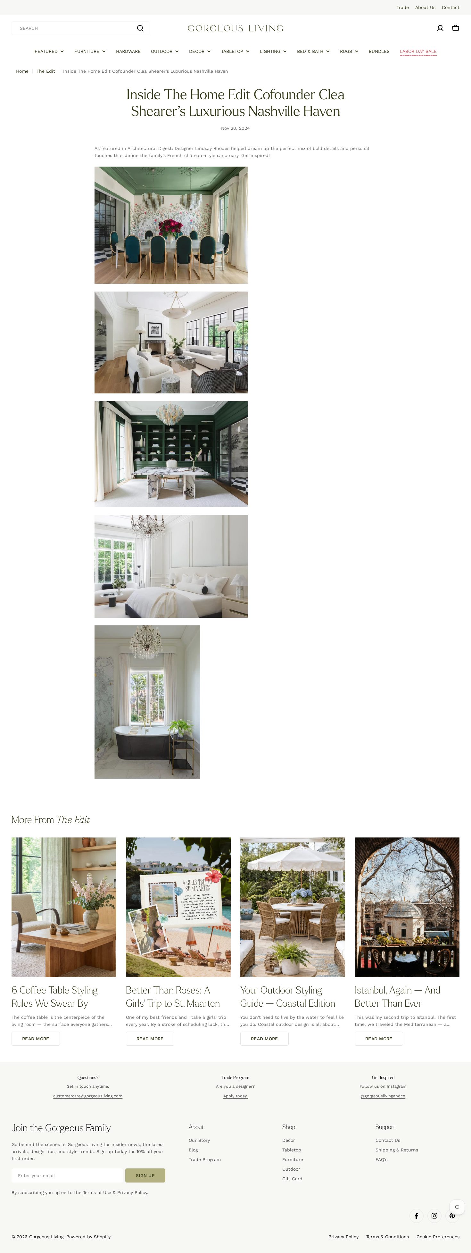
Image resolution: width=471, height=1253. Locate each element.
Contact (450, 7)
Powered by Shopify (88, 1236)
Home (22, 71)
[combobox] (80, 28)
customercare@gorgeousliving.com (87, 1095)
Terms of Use (97, 1192)
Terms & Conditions (387, 1236)
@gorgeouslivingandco (383, 1095)
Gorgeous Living (46, 1236)
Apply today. (235, 1095)
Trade (403, 7)
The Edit (46, 71)
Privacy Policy (343, 1236)
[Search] (140, 28)
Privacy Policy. (132, 1192)
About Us (425, 7)
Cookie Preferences (438, 1236)
